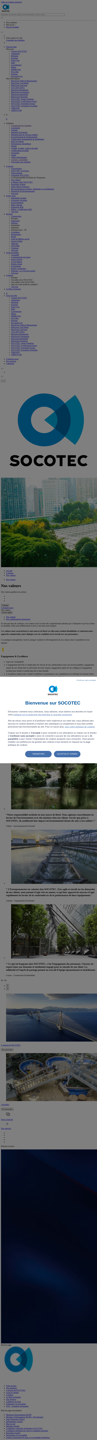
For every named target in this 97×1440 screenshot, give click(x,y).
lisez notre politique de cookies (80, 727)
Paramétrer (38, 754)
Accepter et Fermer (67, 754)
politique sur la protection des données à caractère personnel (42, 715)
